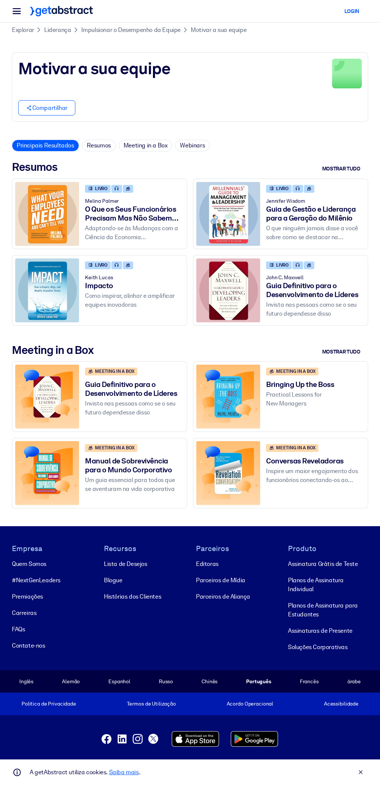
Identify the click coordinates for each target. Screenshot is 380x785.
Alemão (71, 681)
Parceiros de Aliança (223, 596)
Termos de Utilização (151, 704)
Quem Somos (29, 563)
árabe (354, 681)
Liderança (57, 29)
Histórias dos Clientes (132, 596)
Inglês (26, 681)
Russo (166, 681)
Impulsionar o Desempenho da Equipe (131, 29)
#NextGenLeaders (36, 580)
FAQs (18, 629)
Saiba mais (124, 772)
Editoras (207, 563)
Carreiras (24, 612)
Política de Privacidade (49, 704)
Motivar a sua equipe (218, 29)
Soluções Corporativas (318, 647)
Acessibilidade (341, 704)
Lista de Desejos (125, 563)
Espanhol (119, 681)
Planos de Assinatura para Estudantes (323, 610)
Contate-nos (28, 645)
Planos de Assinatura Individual (316, 585)
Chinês (209, 681)
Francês (309, 681)
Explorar (23, 29)
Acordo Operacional (250, 704)
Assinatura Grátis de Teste (323, 563)
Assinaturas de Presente (320, 630)
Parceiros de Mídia (220, 580)
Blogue (113, 580)
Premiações (27, 596)
